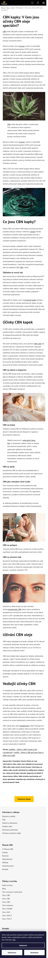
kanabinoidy (24, 726)
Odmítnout (12, 952)
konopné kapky (30, 300)
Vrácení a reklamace (9, 823)
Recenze (5, 856)
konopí (22, 46)
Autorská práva (8, 866)
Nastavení (23, 945)
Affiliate (5, 862)
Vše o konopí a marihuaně (12, 892)
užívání (32, 231)
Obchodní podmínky (10, 830)
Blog (4, 888)
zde (14, 940)
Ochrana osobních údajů (11, 833)
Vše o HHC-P (7, 915)
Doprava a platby (8, 816)
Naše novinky (7, 885)
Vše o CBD (6, 895)
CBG (21, 267)
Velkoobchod (7, 859)
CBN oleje (37, 344)
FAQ (3, 819)
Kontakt (5, 869)
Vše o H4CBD (7, 909)
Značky (5, 852)
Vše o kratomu (7, 905)
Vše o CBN (6, 902)
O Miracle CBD (7, 849)
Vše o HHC (6, 912)
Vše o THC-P (7, 919)
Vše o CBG (6, 899)
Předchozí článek (24, 799)
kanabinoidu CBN (14, 609)
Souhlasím (34, 952)
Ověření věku (7, 826)
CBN (4, 31)
